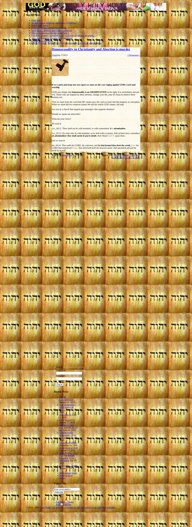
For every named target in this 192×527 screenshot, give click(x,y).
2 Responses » (133, 55)
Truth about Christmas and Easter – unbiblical (51, 30)
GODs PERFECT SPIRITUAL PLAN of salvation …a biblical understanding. (66, 43)
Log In (59, 384)
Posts (54, 55)
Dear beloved (65, 415)
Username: (61, 370)
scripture (136, 158)
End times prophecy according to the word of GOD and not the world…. (63, 35)
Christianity (135, 155)
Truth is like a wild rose (41, 40)
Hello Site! (36, 20)
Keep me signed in (67, 381)
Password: (60, 376)
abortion (117, 155)
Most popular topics (68, 473)
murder (128, 158)
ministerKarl (67, 155)
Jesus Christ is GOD (68, 448)
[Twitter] (69, 502)
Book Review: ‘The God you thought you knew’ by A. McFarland (68, 457)
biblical (125, 155)
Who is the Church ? (40, 25)
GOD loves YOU (67, 420)
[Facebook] (59, 502)
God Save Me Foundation (103, 507)
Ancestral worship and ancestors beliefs (48, 28)
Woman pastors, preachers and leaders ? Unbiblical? (54, 23)
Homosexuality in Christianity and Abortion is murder (91, 49)
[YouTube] (66, 504)
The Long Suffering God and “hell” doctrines (51, 38)
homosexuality (117, 158)
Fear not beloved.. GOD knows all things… (67, 407)
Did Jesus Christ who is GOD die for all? (68, 427)
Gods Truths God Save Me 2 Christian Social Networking (65, 507)
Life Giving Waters (67, 443)
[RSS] (57, 504)
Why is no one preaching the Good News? (50, 33)
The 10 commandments (66, 398)
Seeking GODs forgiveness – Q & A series (67, 435)
